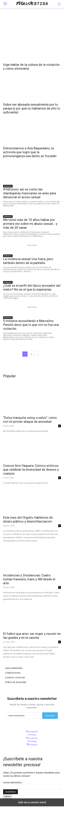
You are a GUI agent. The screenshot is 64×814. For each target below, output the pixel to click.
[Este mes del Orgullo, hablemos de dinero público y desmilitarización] (32, 499)
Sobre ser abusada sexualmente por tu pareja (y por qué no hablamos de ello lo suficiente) (31, 108)
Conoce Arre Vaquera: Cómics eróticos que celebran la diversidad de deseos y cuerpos (31, 469)
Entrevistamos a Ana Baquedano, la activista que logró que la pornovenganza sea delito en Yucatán (29, 152)
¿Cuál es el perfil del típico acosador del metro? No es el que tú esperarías (32, 287)
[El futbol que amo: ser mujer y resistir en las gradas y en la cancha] (32, 615)
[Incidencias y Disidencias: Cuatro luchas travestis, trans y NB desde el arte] (32, 556)
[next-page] (37, 354)
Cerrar (7, 796)
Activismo (8, 186)
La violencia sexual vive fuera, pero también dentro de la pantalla (28, 261)
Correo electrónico (12, 782)
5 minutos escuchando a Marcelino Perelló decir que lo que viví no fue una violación (31, 325)
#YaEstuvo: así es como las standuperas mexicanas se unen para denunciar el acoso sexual (29, 193)
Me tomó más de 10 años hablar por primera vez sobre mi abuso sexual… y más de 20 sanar (30, 223)
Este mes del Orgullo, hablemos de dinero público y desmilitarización (28, 519)
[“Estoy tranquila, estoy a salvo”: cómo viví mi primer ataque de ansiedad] (32, 399)
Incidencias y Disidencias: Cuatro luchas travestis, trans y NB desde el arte (29, 579)
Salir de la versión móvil (32, 802)
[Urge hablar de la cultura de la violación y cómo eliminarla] (32, 46)
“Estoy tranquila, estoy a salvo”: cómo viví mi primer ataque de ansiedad (30, 419)
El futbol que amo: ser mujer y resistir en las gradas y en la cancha (32, 636)
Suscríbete (50, 715)
